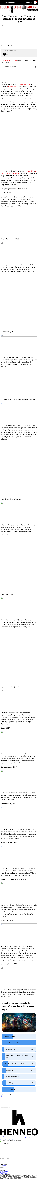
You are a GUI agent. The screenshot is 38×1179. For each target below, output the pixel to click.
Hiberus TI (2, 1169)
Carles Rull (6, 63)
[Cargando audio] (4, 54)
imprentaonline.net (3, 1173)
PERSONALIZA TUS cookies (13, 1137)
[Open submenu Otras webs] (14, 1157)
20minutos (2, 1159)
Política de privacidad (16, 1136)
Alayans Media (3, 1162)
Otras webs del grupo (4, 1143)
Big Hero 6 (15, 173)
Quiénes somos (32, 1137)
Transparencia (5, 1137)
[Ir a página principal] (10, 3)
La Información (3, 1160)
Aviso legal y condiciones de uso (6, 1136)
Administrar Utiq (22, 1137)
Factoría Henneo (3, 1165)
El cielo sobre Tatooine (9, 60)
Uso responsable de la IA (13, 1138)
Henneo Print (2, 1172)
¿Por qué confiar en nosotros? (6, 1096)
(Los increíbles (29, 171)
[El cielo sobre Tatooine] (19, 9)
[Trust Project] (5, 1094)
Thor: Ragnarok (13, 86)
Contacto (27, 1137)
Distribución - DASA (4, 1171)
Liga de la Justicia (24, 84)
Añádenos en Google (10, 66)
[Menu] (2, 2)
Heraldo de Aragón (3, 1161)
